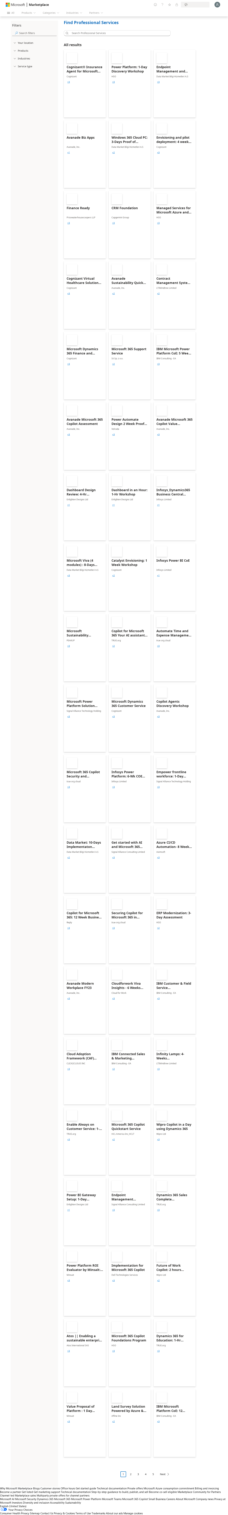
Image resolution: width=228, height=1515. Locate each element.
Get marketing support (47, 1492)
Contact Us (46, 1513)
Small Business (157, 1499)
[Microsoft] (15, 5)
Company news (205, 1499)
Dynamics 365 (45, 1499)
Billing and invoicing (207, 1488)
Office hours (68, 1488)
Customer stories (50, 1488)
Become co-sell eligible (163, 1492)
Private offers (135, 1488)
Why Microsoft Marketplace (16, 1488)
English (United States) (13, 1506)
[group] (69, 82)
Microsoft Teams (111, 1499)
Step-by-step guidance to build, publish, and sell (119, 1492)
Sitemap (35, 1513)
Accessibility (57, 1502)
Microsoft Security (25, 1499)
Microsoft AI (7, 1499)
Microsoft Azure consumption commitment (169, 1488)
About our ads (114, 1513)
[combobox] (118, 33)
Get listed (27, 1492)
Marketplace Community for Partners (199, 1492)
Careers (170, 1499)
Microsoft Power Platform (86, 1499)
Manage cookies (133, 1513)
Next (162, 1474)
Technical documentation (112, 1488)
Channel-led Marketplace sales (18, 1495)
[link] (85, 83)
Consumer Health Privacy (14, 1513)
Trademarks (98, 1513)
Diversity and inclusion (36, 1502)
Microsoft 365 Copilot (135, 1499)
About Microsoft (185, 1499)
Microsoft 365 (62, 1499)
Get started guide (86, 1488)
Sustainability (73, 1502)
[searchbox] (38, 33)
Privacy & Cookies (64, 1513)
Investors (17, 1502)
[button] (66, 33)
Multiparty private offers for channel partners (63, 1495)
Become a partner (10, 1492)
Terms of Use (83, 1513)
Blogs (36, 1488)
